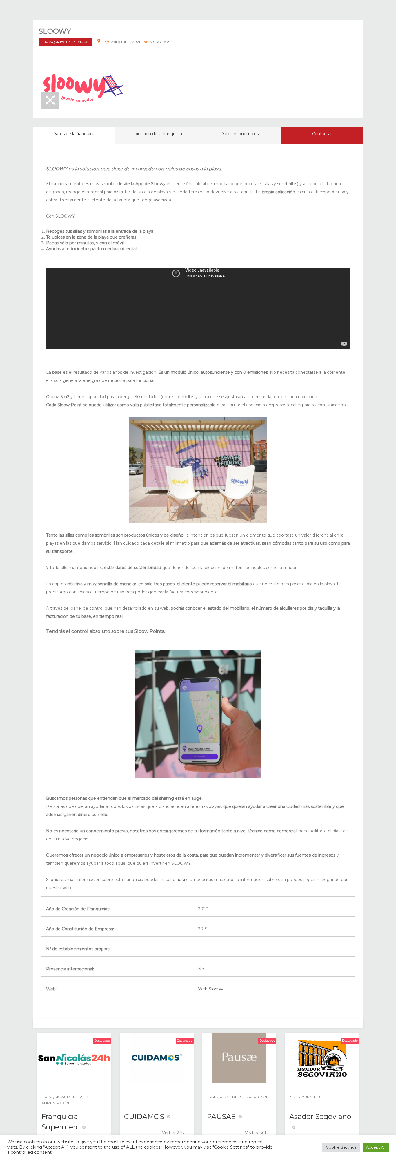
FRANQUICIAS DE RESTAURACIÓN (237, 1097)
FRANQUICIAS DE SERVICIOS (65, 42)
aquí (181, 879)
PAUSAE (221, 1116)
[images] (83, 86)
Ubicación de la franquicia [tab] (156, 133)
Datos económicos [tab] (239, 133)
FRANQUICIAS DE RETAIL (63, 1097)
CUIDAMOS (144, 1116)
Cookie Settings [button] (341, 1147)
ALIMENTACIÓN (55, 1103)
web (66, 887)
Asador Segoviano (320, 1116)
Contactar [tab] (322, 133)
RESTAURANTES (307, 1097)
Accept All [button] (375, 1147)
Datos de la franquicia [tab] (74, 133)
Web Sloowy (210, 989)
